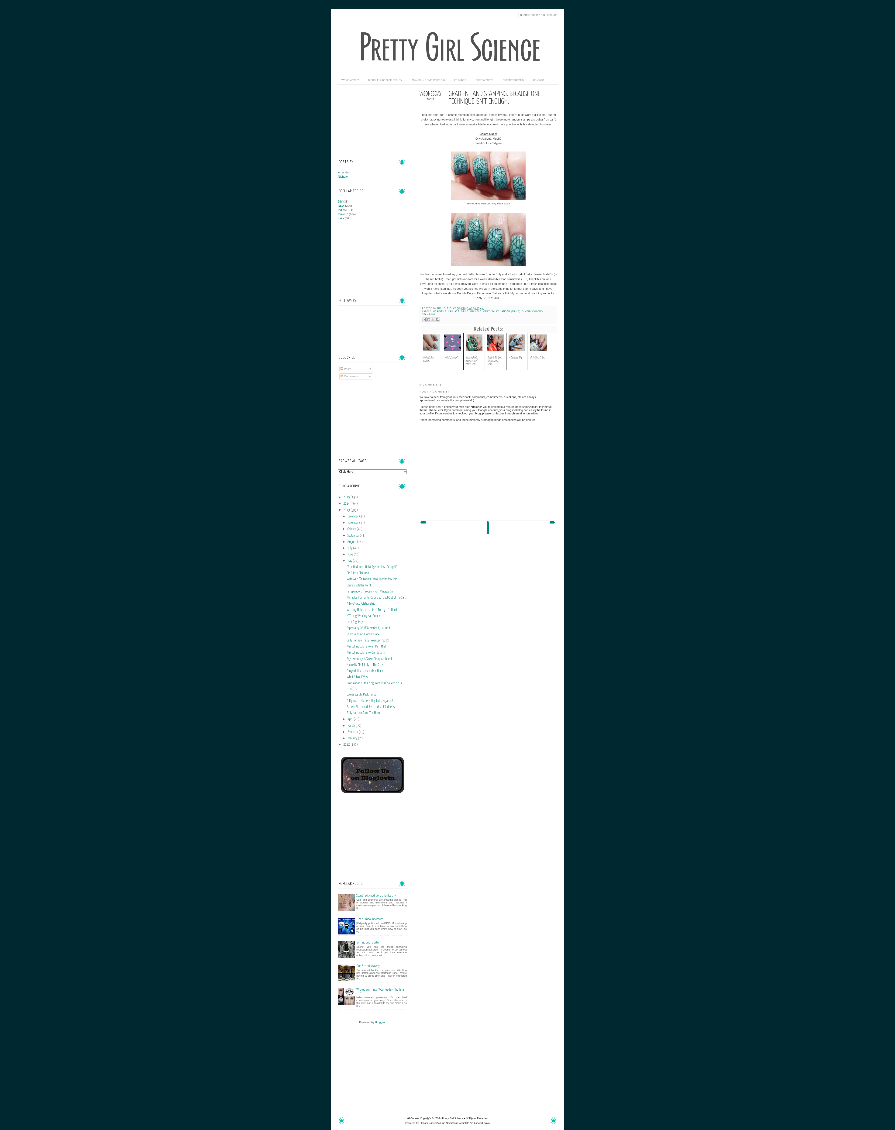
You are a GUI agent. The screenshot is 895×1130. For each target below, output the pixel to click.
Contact (538, 80)
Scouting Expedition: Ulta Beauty (376, 895)
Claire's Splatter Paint (359, 585)
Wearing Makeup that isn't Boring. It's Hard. (372, 610)
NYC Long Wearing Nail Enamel (364, 616)
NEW (341, 205)
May (350, 561)
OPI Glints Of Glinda (358, 573)
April (351, 719)
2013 (347, 510)
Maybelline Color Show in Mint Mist (366, 646)
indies (342, 210)
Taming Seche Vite (367, 942)
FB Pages (460, 80)
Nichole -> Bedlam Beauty (385, 80)
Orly (486, 311)
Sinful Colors (532, 311)
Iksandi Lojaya (481, 1123)
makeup (343, 214)
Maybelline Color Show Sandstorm (366, 652)
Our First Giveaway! (368, 966)
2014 (347, 503)
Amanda (343, 172)
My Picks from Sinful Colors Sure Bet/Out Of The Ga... (376, 597)
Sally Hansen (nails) (506, 311)
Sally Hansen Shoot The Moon (363, 713)
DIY (340, 201)
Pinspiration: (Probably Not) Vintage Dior (370, 591)
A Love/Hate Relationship (361, 603)
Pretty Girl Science (452, 1118)
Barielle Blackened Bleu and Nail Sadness (371, 707)
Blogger (380, 1022)
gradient (439, 311)
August (352, 542)
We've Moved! (350, 80)
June (351, 554)
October (352, 529)
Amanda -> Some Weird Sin (428, 80)
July (350, 548)
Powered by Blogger (416, 1123)
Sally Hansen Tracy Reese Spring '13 (368, 640)
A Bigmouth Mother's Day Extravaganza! (370, 701)
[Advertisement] (373, 119)
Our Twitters (484, 80)
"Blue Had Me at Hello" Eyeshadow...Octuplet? (372, 567)
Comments (350, 376)
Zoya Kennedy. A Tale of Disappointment (369, 659)
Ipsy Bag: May (355, 622)
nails (464, 311)
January (353, 738)
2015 (347, 497)
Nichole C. (445, 308)
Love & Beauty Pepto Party (361, 694)
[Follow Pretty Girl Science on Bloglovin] (372, 792)
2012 (347, 744)
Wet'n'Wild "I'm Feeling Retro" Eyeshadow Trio (372, 579)
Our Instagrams (513, 80)
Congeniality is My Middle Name (365, 671)
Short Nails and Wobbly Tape (363, 634)
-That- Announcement (369, 919)
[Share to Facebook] (437, 319)
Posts (347, 369)
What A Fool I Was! (357, 677)
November (353, 522)
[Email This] (424, 319)
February (353, 732)
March (352, 725)
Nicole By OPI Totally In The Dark (365, 665)
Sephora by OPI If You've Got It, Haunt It (368, 628)
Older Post (553, 523)
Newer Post (423, 523)
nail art (453, 311)
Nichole (476, 311)
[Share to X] (433, 319)
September (354, 535)
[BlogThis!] (428, 319)
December (353, 516)
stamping (428, 314)
